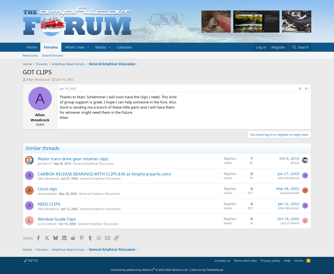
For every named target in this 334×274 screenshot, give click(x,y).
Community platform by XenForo (149, 270)
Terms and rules (245, 260)
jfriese (295, 163)
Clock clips (47, 189)
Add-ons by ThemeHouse (207, 270)
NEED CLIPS (49, 204)
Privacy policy (270, 260)
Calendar (124, 47)
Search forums (52, 55)
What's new (74, 47)
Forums (51, 47)
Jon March (44, 164)
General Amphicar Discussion (93, 164)
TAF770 (32, 260)
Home (31, 47)
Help (287, 260)
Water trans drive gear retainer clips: (73, 159)
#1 (307, 89)
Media (100, 47)
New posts (30, 55)
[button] (88, 47)
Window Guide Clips (57, 219)
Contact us (222, 260)
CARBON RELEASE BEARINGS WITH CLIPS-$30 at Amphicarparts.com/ (104, 174)
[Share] (300, 89)
